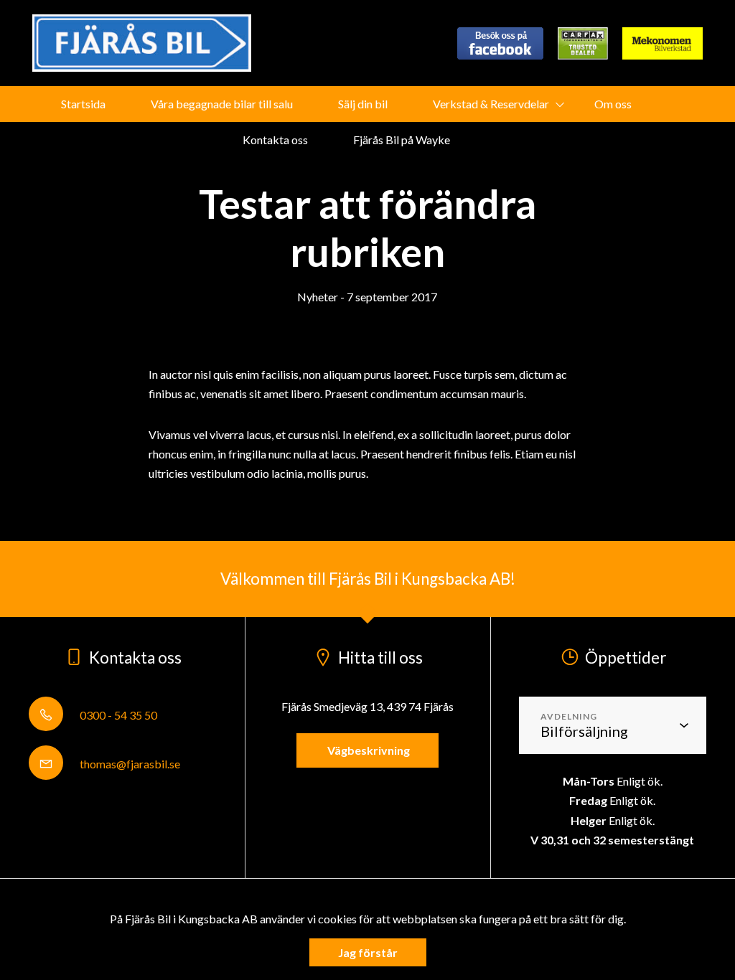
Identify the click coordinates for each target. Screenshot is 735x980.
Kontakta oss (275, 139)
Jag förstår (368, 952)
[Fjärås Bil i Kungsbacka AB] (141, 43)
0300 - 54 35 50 (117, 715)
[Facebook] (500, 43)
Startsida (83, 103)
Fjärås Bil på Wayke (401, 139)
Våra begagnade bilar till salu (222, 103)
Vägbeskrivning (367, 750)
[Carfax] (583, 43)
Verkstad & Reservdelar (491, 103)
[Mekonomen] (662, 43)
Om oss (613, 103)
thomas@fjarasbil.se (129, 764)
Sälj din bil (363, 103)
